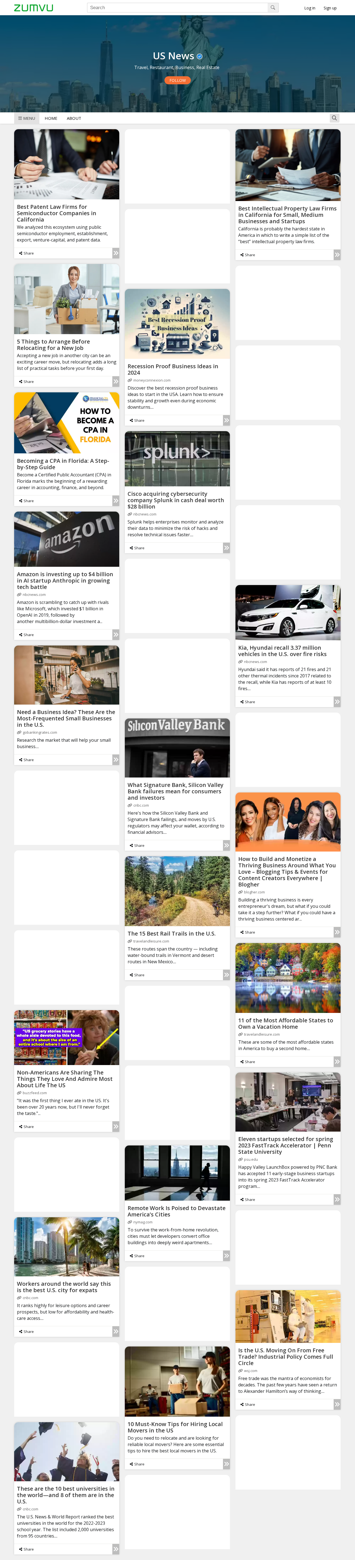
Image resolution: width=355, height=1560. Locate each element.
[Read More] (115, 253)
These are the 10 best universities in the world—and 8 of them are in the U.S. (66, 1495)
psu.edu (251, 1159)
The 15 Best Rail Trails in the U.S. (172, 933)
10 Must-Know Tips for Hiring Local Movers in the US (175, 1427)
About (74, 118)
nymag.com (143, 1221)
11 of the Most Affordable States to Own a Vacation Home (285, 1023)
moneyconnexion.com (152, 380)
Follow (177, 80)
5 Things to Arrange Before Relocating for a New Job (53, 345)
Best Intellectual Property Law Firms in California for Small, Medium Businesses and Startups (287, 215)
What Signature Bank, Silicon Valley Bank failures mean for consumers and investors (176, 791)
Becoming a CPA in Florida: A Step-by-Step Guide (63, 464)
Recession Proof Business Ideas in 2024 (173, 369)
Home (51, 118)
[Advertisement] (177, 166)
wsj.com (250, 1370)
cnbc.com (141, 805)
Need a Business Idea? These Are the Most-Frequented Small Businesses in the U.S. (66, 718)
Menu (29, 118)
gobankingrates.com (40, 732)
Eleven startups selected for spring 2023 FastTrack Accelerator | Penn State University (285, 1145)
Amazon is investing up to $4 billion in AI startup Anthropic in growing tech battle (65, 580)
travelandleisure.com (151, 941)
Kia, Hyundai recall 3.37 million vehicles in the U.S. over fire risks (282, 651)
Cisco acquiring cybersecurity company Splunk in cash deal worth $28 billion (176, 500)
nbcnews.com (144, 514)
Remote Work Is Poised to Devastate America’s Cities (176, 1211)
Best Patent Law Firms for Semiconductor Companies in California (56, 213)
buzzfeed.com (35, 1092)
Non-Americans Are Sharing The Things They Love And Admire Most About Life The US (65, 1079)
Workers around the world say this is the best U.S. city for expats (64, 1287)
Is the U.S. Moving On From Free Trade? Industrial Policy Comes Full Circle (285, 1356)
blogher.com (254, 892)
